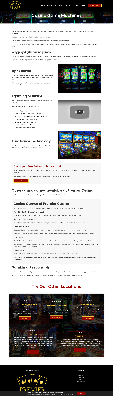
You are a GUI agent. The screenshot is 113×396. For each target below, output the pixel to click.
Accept (81, 393)
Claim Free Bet (81, 381)
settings (71, 394)
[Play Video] (80, 112)
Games (81, 379)
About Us (80, 375)
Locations (81, 377)
